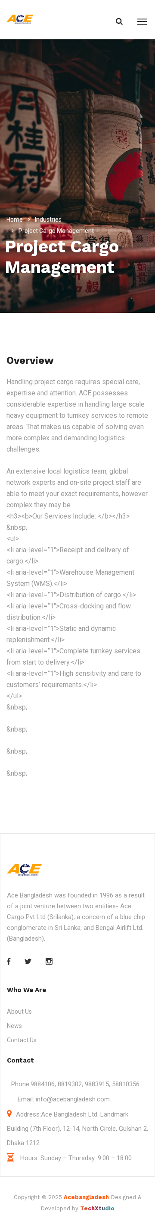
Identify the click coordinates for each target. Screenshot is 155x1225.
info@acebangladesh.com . (73, 1099)
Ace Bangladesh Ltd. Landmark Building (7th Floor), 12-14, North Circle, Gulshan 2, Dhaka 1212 (77, 1128)
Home (14, 219)
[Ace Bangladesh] (19, 19)
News (14, 1025)
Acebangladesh (86, 1197)
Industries (48, 219)
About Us (19, 1011)
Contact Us (22, 1040)
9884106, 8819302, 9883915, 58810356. (86, 1084)
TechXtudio (97, 1208)
